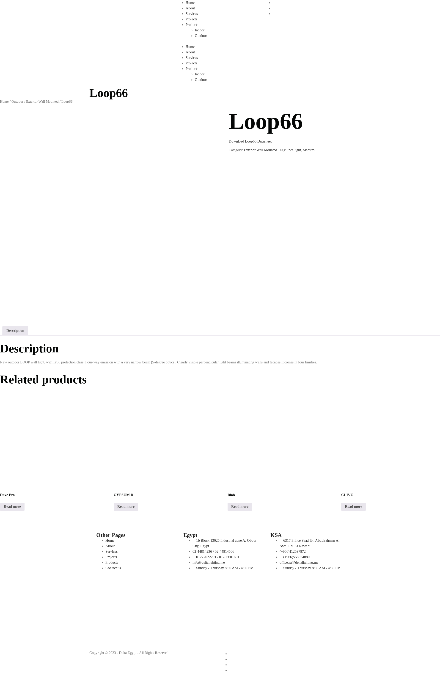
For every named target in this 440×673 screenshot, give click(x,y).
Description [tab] (15, 330)
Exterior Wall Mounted (42, 101)
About (190, 8)
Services (192, 14)
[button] (220, 41)
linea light (294, 150)
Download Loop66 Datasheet (250, 141)
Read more (12, 506)
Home (190, 3)
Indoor (199, 30)
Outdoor (201, 36)
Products (192, 25)
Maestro (308, 150)
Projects (191, 19)
